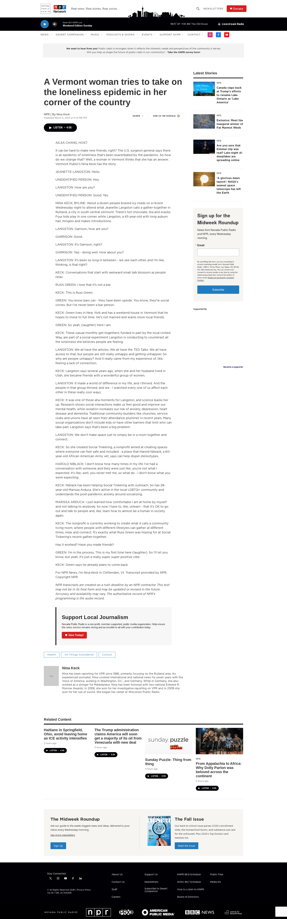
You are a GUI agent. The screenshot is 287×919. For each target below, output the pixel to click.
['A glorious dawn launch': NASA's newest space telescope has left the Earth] (204, 179)
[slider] (59, 24)
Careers (116, 897)
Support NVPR (170, 34)
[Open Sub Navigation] (51, 34)
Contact (194, 34)
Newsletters (213, 8)
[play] (44, 24)
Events (147, 34)
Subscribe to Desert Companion (155, 890)
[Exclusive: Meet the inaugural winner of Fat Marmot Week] (204, 121)
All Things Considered (79, 654)
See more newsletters (62, 835)
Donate (238, 8)
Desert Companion (70, 34)
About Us (117, 874)
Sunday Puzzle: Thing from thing (168, 762)
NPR (219, 82)
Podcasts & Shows (120, 34)
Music (95, 34)
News (45, 34)
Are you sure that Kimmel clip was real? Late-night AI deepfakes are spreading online (229, 153)
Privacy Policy (84, 889)
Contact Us (118, 882)
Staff (114, 889)
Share (136, 115)
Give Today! (76, 635)
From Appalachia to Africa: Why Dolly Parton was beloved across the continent (218, 769)
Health (51, 654)
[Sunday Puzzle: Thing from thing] (168, 741)
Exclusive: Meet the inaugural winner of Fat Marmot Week (230, 123)
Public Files (216, 874)
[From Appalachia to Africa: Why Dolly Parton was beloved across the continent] (219, 741)
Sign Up (58, 845)
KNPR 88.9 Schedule (189, 874)
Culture (107, 654)
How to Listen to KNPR (190, 889)
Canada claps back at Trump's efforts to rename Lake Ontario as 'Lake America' (229, 95)
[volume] (54, 24)
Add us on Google (164, 115)
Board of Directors (188, 897)
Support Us (151, 874)
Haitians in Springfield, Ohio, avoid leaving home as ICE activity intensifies (65, 734)
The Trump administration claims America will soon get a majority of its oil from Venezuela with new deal (118, 736)
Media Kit (215, 882)
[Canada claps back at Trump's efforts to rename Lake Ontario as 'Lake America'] (204, 89)
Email (200, 245)
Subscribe (218, 289)
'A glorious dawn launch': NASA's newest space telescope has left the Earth (229, 185)
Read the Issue (186, 845)
